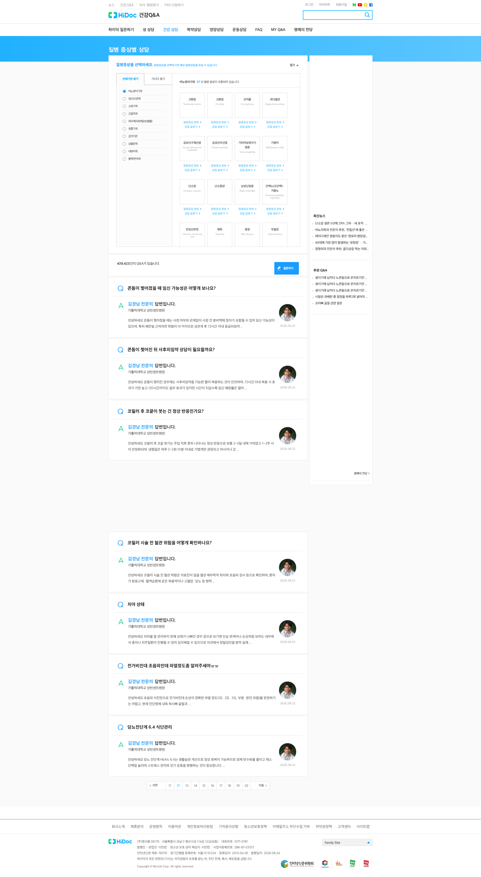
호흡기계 (132, 129)
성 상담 (148, 30)
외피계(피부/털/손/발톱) (140, 121)
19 (237, 786)
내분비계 (132, 151)
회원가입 (341, 5)
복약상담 (194, 30)
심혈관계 (132, 144)
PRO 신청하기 (174, 5)
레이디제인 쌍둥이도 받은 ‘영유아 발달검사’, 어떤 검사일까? (342, 236)
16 (212, 786)
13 (186, 786)
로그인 (309, 5)
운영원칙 (155, 826)
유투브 (360, 5)
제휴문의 (137, 826)
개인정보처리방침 (200, 826)
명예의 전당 (303, 30)
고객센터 (344, 826)
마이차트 (324, 5)
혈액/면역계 (134, 159)
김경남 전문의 (140, 304)
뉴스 (111, 5)
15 (203, 786)
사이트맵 (363, 826)
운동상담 (239, 30)
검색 (367, 15)
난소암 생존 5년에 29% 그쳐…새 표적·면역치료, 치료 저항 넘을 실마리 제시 (342, 223)
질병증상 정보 (191, 122)
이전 (155, 785)
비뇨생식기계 (135, 91)
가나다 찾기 (158, 79)
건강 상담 (170, 30)
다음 (261, 785)
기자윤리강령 (228, 826)
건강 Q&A (127, 5)
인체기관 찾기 (130, 79)
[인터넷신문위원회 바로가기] (299, 866)
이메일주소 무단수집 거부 (291, 826)
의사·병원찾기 (149, 5)
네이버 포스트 (354, 5)
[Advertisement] (208, 496)
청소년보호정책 (255, 826)
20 (246, 786)
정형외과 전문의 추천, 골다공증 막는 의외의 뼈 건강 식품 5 (342, 249)
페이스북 (371, 5)
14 (195, 786)
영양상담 (217, 30)
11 (170, 786)
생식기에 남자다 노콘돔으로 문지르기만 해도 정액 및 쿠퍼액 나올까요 (342, 278)
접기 (292, 65)
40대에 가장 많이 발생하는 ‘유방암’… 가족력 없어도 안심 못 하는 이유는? (342, 243)
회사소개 (118, 826)
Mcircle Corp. (161, 866)
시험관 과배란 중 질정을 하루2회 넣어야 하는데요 (342, 297)
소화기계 (132, 106)
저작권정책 (324, 826)
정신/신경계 (134, 99)
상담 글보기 (191, 127)
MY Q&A (278, 30)
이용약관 (174, 826)
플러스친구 (366, 5)
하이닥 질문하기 (121, 30)
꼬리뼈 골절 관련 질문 (328, 303)
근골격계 (132, 114)
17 (220, 786)
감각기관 (132, 136)
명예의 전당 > (362, 473)
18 (229, 786)
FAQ (258, 30)
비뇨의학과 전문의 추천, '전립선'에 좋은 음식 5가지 (342, 230)
